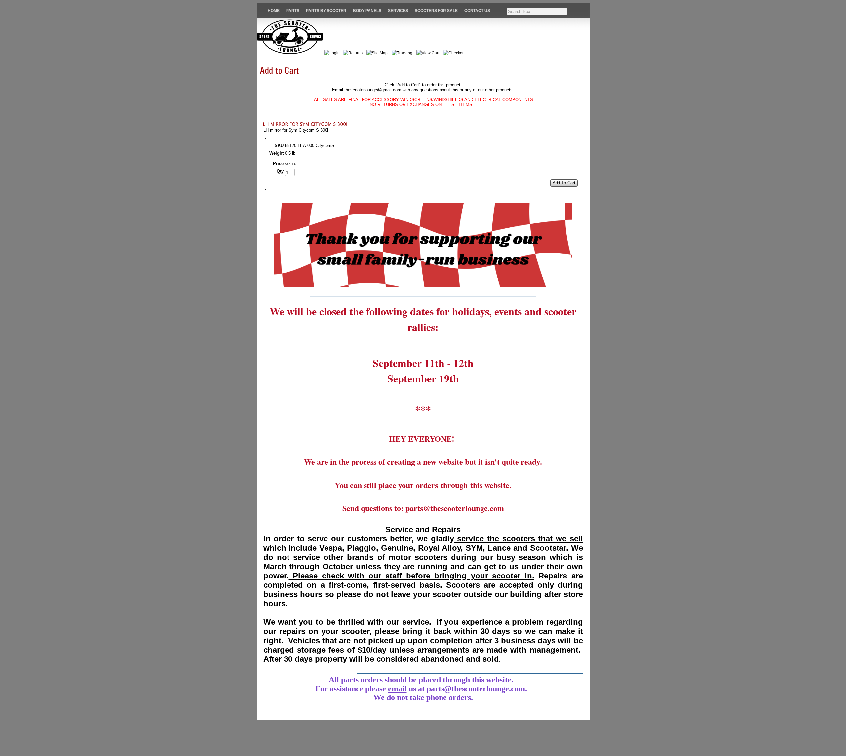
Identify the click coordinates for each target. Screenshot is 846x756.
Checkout (457, 53)
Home (274, 10)
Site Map (380, 53)
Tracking (404, 53)
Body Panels (367, 10)
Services (398, 10)
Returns (355, 53)
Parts (292, 10)
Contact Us (477, 10)
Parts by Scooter (326, 10)
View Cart (430, 53)
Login (335, 53)
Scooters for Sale (436, 10)
